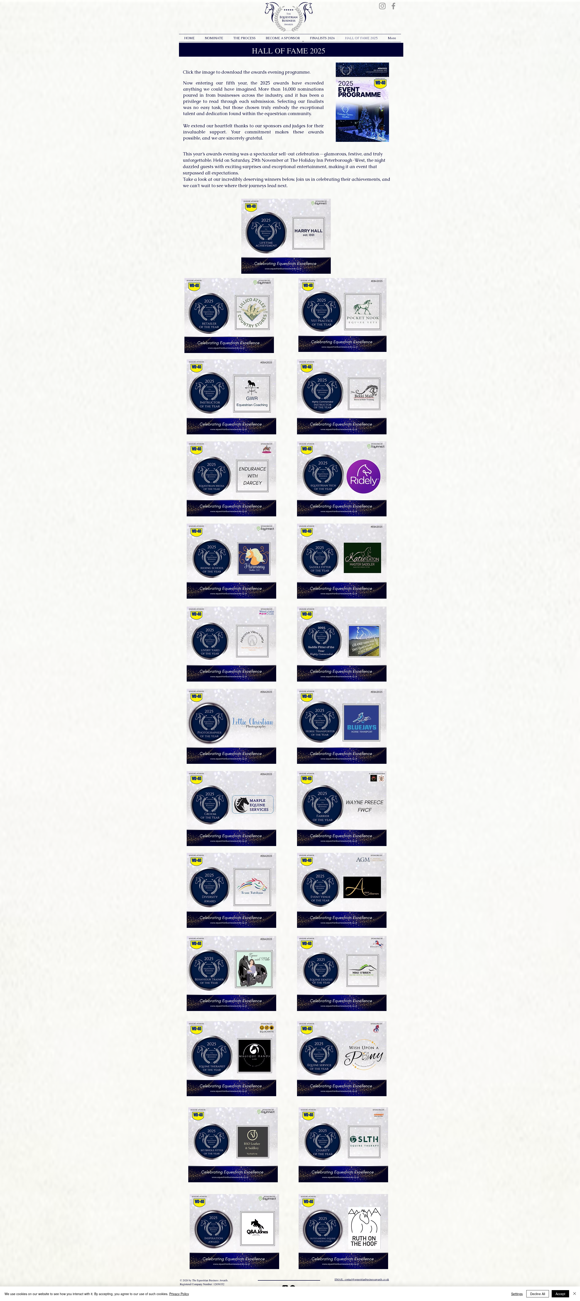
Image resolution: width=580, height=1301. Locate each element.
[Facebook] (393, 6)
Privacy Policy (179, 1293)
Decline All (537, 1293)
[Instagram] (382, 6)
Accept (560, 1293)
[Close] (574, 1293)
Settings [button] (517, 1293)
